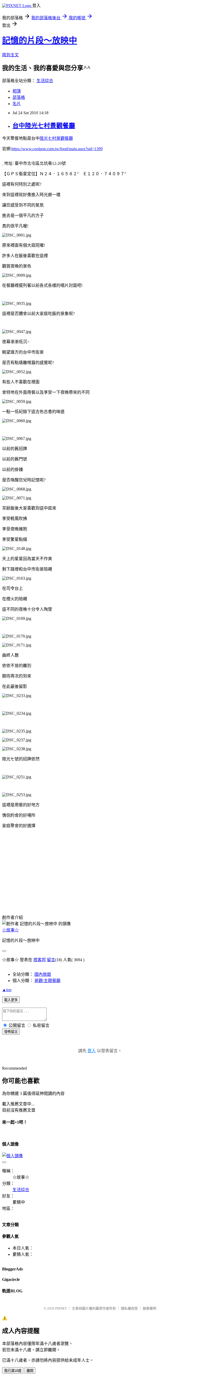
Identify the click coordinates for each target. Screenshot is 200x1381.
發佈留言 (11, 1032)
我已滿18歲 (12, 1371)
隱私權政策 (129, 1308)
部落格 (18, 97)
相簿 (16, 91)
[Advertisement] (28, 876)
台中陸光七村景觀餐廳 (43, 125)
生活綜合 (44, 80)
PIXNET (61, 1308)
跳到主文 (10, 55)
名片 (16, 103)
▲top (6, 990)
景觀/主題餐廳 (47, 980)
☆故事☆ (10, 930)
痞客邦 (39, 960)
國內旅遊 (42, 974)
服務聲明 (149, 1308)
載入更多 (11, 1000)
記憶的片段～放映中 (39, 40)
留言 (51, 960)
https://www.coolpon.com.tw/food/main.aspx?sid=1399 (57, 149)
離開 (30, 1371)
